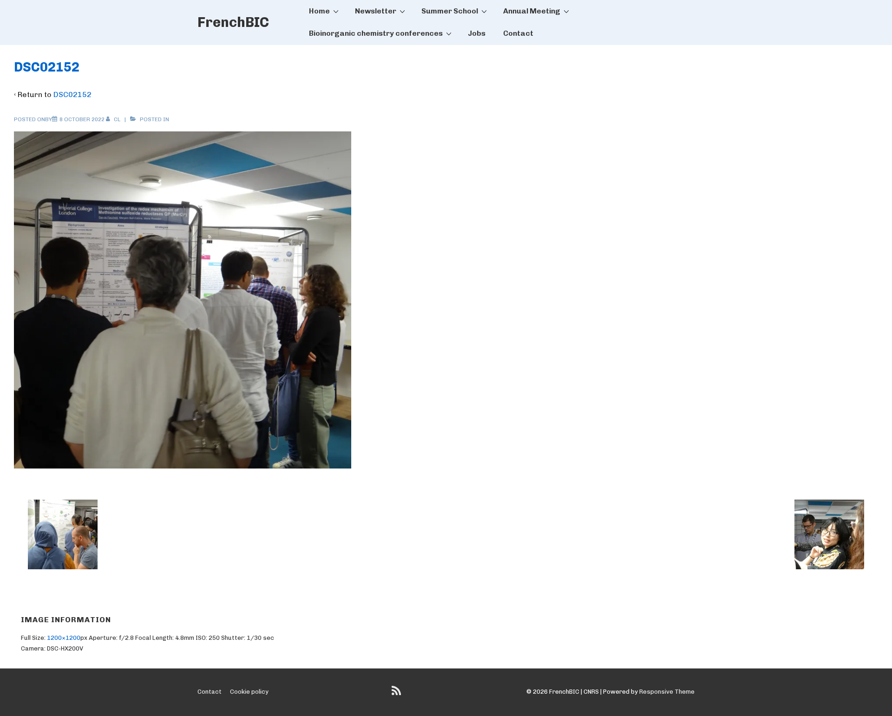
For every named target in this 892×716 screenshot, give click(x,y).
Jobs (476, 33)
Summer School (449, 11)
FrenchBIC (233, 22)
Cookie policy (249, 691)
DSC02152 (72, 94)
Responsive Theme (667, 691)
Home (319, 11)
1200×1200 (63, 637)
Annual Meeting (531, 11)
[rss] (397, 693)
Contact (518, 33)
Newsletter (375, 11)
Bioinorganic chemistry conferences (376, 33)
